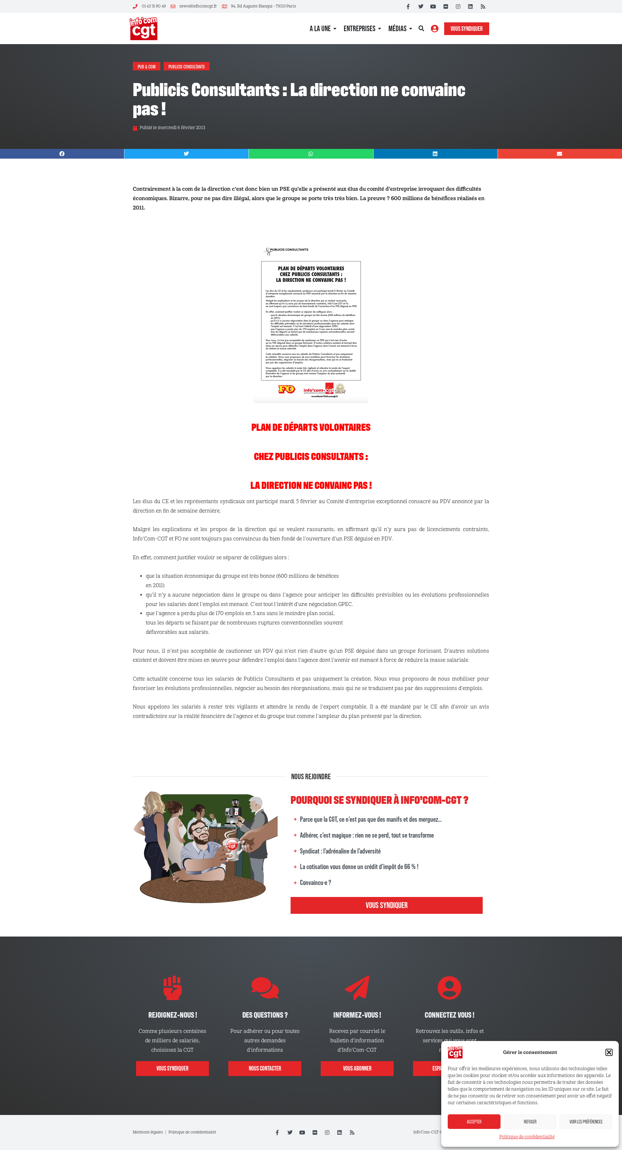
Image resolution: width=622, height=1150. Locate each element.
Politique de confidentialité (527, 1137)
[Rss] (483, 6)
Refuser (530, 1121)
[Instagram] (458, 6)
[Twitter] (421, 6)
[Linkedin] (470, 6)
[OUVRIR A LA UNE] (334, 28)
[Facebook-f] (408, 6)
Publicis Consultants (186, 66)
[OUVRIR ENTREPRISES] (379, 28)
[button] (609, 1052)
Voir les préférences (586, 1121)
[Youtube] (433, 6)
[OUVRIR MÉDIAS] (410, 28)
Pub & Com (147, 66)
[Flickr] (445, 6)
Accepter (474, 1121)
